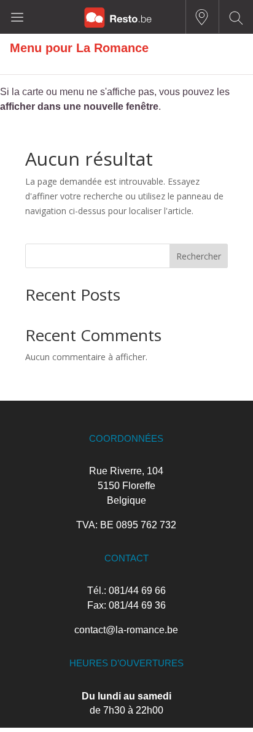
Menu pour (43, 48)
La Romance (112, 48)
